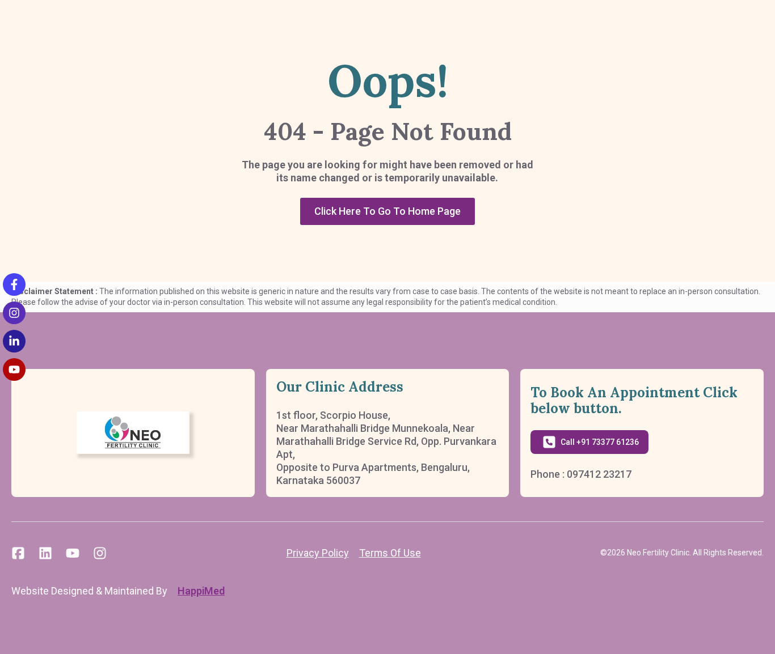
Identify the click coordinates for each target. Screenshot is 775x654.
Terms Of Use (390, 553)
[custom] (18, 553)
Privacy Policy (318, 553)
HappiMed (201, 591)
